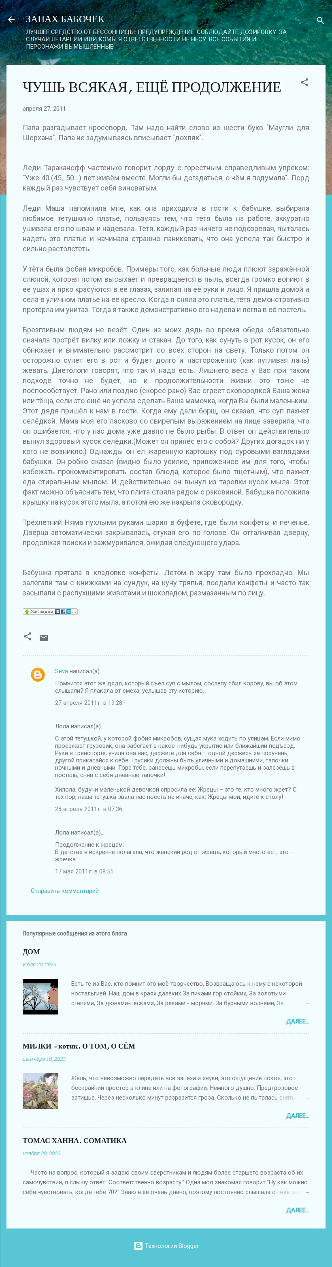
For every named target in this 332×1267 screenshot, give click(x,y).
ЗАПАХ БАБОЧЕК (65, 19)
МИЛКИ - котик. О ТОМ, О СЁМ (79, 1046)
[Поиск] (321, 22)
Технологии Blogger (171, 1246)
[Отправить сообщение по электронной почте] (44, 640)
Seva (61, 671)
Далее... (297, 1021)
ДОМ (31, 952)
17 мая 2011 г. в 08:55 (84, 871)
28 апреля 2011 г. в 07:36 (88, 809)
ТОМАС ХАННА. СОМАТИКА (75, 1141)
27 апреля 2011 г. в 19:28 (88, 702)
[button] (304, 83)
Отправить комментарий (65, 891)
